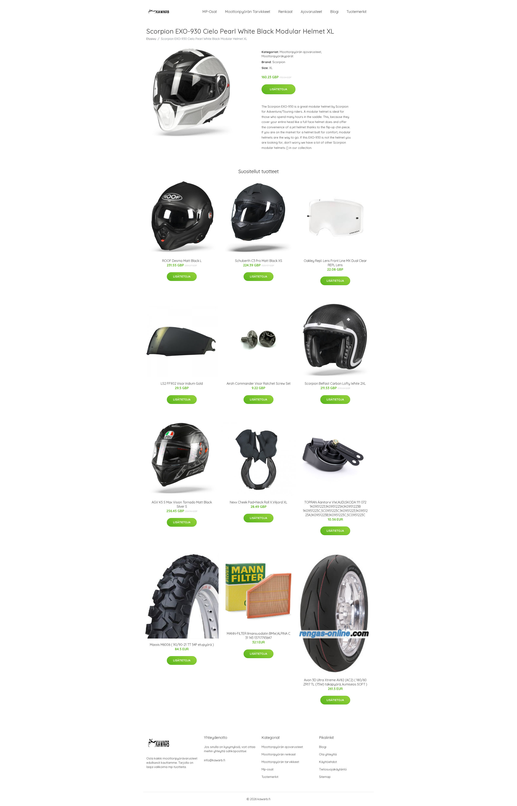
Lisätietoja (278, 89)
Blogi (334, 11)
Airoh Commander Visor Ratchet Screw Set (259, 383)
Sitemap (325, 777)
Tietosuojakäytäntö (333, 769)
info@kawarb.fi (214, 760)
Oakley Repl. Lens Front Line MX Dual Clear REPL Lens (335, 263)
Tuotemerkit (357, 11)
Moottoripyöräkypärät (277, 56)
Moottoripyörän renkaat (279, 754)
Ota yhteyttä (328, 754)
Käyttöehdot (328, 762)
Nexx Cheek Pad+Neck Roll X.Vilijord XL (258, 502)
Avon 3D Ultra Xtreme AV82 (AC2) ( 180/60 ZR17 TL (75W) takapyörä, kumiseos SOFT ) (335, 682)
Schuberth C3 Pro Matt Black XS (258, 261)
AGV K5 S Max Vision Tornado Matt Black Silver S (182, 504)
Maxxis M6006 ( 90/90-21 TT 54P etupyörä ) (182, 645)
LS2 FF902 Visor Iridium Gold (182, 383)
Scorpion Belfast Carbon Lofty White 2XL (335, 383)
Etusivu (151, 39)
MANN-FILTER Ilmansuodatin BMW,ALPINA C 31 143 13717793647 (258, 635)
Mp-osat (267, 769)
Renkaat (285, 11)
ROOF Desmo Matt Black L (182, 261)
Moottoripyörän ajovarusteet (300, 52)
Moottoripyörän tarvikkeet (247, 11)
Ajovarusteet (311, 11)
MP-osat (209, 11)
